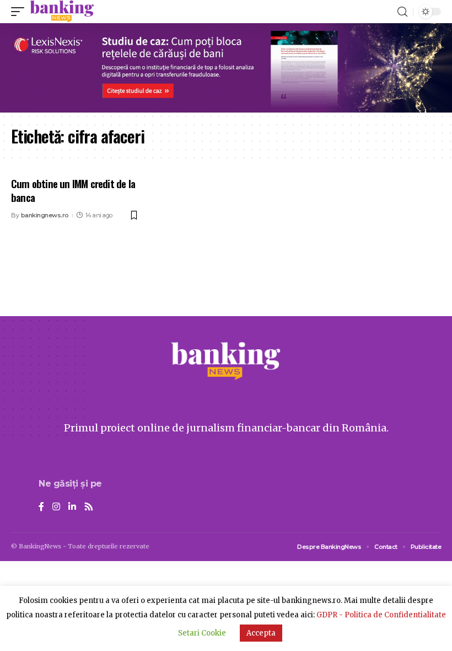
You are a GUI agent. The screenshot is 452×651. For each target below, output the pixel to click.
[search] (402, 11)
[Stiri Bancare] (62, 11)
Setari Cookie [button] (202, 633)
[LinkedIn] (72, 507)
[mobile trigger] (20, 11)
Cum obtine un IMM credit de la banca (73, 190)
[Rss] (88, 507)
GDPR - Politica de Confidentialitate (381, 615)
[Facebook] (41, 507)
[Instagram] (56, 507)
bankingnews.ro (45, 215)
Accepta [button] (261, 633)
